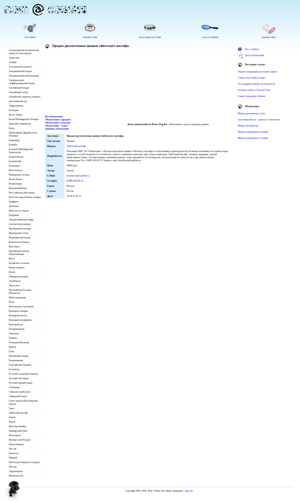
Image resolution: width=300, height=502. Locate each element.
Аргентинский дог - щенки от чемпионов (259, 119)
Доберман (14, 215)
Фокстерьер (15, 435)
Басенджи (14, 110)
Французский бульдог (20, 439)
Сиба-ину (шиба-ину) (19, 391)
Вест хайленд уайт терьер (21, 192)
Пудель (12, 346)
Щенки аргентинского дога (251, 113)
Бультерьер (14, 165)
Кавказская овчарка (19, 242)
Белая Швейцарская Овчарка (24, 119)
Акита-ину (14, 57)
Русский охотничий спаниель (23, 373)
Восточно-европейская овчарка (25, 197)
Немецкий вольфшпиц (20, 320)
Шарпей (13, 457)
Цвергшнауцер (16, 444)
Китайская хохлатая (19, 263)
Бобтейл (13, 144)
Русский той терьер (18, 378)
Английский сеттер (18, 92)
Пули (11, 351)
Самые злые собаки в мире (251, 77)
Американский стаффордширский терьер (22, 82)
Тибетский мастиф (18, 412)
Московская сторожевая (21, 306)
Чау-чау (13, 448)
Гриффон (13, 201)
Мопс (11, 302)
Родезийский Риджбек (20, 364)
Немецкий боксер (18, 315)
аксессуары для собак (150, 37)
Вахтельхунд (15, 170)
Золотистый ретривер (20, 224)
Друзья (189, 490)
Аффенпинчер (16, 105)
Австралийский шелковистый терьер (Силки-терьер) (24, 52)
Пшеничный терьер (18, 355)
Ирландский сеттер (18, 233)
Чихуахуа (14, 453)
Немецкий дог (16, 324)
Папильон (14, 333)
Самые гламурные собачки (251, 96)
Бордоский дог (16, 156)
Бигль (11, 128)
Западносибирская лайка (21, 219)
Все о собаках (252, 49)
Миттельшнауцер (17, 297)
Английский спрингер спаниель (24, 96)
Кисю (11, 258)
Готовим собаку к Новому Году (254, 90)
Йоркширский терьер (19, 237)
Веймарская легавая (19, 174)
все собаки (30, 37)
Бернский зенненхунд (20, 123)
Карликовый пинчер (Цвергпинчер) (19, 252)
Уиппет (12, 417)
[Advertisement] (140, 82)
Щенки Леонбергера (248, 125)
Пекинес (13, 338)
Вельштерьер (15, 183)
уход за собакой (210, 37)
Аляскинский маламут (20, 66)
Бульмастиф (15, 161)
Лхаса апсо (14, 285)
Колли (12, 272)
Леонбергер (15, 281)
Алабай (12, 62)
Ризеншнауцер (16, 360)
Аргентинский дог (18, 101)
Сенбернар (14, 387)
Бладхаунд (14, 140)
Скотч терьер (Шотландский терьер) (23, 402)
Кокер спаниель (16, 267)
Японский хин (16, 475)
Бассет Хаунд (15, 114)
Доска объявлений (254, 55)
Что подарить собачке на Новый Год (256, 83)
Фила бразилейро (17, 426)
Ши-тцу (13, 466)
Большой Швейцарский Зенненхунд (21, 151)
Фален (12, 421)
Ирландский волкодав (20, 228)
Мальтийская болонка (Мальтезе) (20, 291)
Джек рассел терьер (19, 210)
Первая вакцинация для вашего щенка (257, 71)
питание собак (90, 37)
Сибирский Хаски (18, 396)
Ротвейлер (14, 369)
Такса (11, 408)
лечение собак (268, 37)
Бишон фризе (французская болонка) (23, 134)
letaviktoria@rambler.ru (78, 175)
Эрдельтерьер (16, 471)
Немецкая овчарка (18, 311)
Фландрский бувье (18, 430)
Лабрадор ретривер (18, 276)
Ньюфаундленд (16, 329)
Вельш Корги (15, 179)
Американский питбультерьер (24, 75)
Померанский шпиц (19, 342)
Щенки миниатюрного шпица (253, 131)
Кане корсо (14, 246)
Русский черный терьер (20, 382)
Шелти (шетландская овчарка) (24, 462)
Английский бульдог (19, 87)
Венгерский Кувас (18, 188)
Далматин (14, 206)
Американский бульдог (20, 71)
